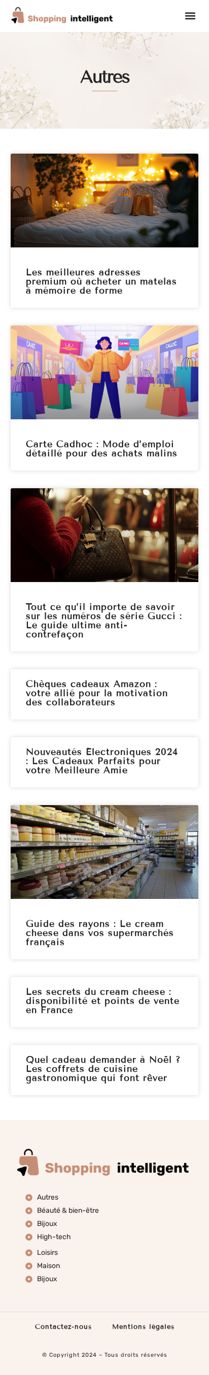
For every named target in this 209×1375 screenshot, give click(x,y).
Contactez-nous (63, 1327)
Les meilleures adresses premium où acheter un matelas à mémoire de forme (101, 281)
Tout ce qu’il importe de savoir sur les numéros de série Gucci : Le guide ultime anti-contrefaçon (104, 620)
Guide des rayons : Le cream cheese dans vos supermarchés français (100, 933)
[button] (190, 16)
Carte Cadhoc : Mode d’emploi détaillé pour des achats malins (102, 449)
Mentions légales (143, 1327)
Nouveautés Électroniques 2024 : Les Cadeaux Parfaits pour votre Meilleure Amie (102, 761)
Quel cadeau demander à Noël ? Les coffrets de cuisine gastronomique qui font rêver (103, 1068)
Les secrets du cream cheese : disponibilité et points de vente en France (103, 1001)
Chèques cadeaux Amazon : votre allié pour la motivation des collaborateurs (97, 693)
